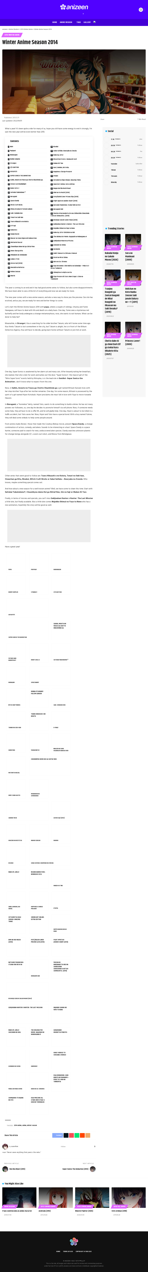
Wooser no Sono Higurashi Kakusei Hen (24, 238)
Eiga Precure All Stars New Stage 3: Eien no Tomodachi (67, 277)
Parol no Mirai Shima (61, 257)
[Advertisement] (49, 351)
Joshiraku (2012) (45, 1211)
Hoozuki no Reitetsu (17, 267)
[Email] (124, 119)
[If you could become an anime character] (19, 1197)
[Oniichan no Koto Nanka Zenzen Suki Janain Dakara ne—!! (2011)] (133, 277)
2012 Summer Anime (48, 1206)
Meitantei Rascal (16, 242)
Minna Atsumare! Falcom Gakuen (21, 209)
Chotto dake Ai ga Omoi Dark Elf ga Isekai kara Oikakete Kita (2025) (112, 347)
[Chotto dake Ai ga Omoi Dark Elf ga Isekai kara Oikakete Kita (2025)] (113, 330)
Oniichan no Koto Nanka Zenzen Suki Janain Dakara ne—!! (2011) (131, 295)
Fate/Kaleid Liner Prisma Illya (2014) (66, 196)
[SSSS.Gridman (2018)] (129, 1197)
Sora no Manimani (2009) (129, 256)
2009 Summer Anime (132, 248)
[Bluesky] (81, 14)
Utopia (56, 176)
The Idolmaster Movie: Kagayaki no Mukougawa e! (70, 236)
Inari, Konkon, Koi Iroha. (61, 167)
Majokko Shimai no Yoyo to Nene (64, 228)
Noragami (13, 196)
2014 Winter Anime (12, 35)
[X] (67, 14)
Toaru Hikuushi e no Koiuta (20, 221)
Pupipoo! (13, 150)
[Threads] (79, 14)
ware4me (14, 1146)
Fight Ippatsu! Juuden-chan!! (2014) (65, 201)
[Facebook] (65, 14)
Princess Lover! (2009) (132, 342)
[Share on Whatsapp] (117, 119)
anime (24, 1125)
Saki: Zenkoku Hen (17, 213)
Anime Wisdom (9, 1206)
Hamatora (13, 230)
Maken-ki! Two (58, 163)
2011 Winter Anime (131, 283)
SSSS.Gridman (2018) (119, 1211)
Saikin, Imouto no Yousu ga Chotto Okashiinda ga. (26, 180)
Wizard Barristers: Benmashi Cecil (65, 159)
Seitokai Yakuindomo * (18, 192)
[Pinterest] (74, 14)
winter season (32, 1125)
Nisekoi (55, 146)
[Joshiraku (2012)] (56, 1197)
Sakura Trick (15, 259)
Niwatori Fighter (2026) (84, 1211)
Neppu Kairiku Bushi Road (62, 188)
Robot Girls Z (14, 188)
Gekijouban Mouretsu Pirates (63, 241)
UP (84, 1261)
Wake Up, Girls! (58, 155)
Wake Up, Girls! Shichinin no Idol (64, 232)
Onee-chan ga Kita (17, 251)
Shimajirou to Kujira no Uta (62, 272)
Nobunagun (13, 155)
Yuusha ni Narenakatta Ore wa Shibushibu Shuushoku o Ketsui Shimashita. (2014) (70, 214)
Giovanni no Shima (60, 245)
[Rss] (83, 14)
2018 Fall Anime (120, 1206)
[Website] (68, 1146)
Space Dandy (15, 200)
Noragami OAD (58, 209)
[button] (4, 9)
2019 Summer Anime (112, 283)
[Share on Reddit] (121, 119)
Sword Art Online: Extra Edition (64, 184)
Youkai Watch (15, 234)
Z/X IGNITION (14, 167)
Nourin (13, 276)
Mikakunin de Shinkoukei (19, 255)
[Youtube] (123, 164)
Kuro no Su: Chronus (60, 261)
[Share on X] (110, 119)
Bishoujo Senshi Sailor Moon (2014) (65, 220)
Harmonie (57, 249)
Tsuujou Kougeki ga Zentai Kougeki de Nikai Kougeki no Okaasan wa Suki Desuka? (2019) (112, 300)
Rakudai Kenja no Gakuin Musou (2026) (111, 256)
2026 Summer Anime (112, 248)
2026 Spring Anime (84, 1206)
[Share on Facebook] (106, 119)
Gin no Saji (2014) (16, 263)
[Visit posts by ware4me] (5, 1147)
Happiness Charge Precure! (62, 171)
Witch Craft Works (17, 205)
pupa (11, 146)
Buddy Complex (15, 159)
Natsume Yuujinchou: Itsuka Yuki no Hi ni (67, 205)
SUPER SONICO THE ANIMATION (20, 175)
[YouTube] (69, 14)
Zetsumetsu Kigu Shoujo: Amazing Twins (67, 180)
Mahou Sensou (15, 271)
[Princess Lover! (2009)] (133, 330)
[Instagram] (72, 14)
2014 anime (18, 1125)
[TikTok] (76, 14)
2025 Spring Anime (111, 335)
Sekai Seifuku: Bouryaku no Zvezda (65, 151)
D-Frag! (13, 226)
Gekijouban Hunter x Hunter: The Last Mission (68, 224)
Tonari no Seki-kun (17, 217)
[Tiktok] (123, 170)
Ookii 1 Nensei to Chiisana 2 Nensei (65, 253)
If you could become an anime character (17, 1211)
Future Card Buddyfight (18, 184)
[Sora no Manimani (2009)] (133, 242)
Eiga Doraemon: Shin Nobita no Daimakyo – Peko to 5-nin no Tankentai (70, 267)
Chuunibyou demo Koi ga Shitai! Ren (23, 246)
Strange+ (13, 163)
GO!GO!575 (13, 171)
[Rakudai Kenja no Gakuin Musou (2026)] (113, 242)
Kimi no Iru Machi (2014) (62, 192)
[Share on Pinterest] (114, 119)
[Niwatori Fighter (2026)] (92, 1197)
